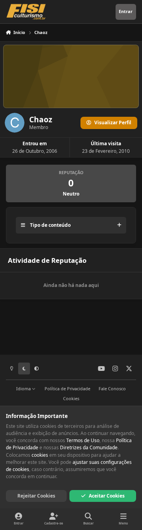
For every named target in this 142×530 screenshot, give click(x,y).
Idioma (24, 388)
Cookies (71, 398)
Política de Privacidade (67, 388)
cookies (40, 455)
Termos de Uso (82, 440)
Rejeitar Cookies (36, 495)
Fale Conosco (112, 388)
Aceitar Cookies (107, 495)
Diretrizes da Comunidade (89, 447)
